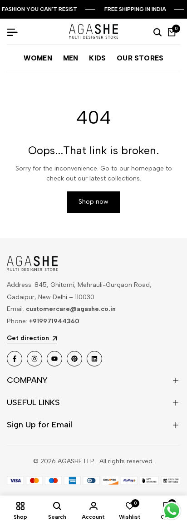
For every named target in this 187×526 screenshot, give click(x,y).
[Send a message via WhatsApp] (171, 510)
